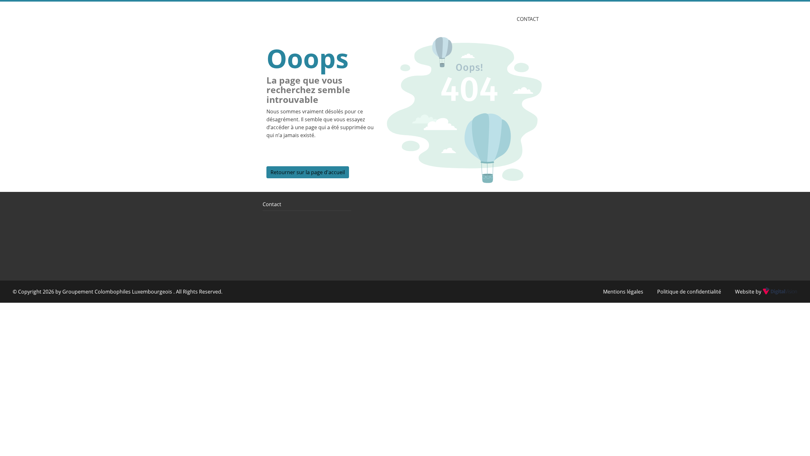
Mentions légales (623, 291)
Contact (528, 19)
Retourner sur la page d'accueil (308, 172)
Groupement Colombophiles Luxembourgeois (117, 291)
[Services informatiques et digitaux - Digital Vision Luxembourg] (779, 291)
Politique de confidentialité (689, 291)
